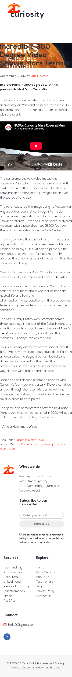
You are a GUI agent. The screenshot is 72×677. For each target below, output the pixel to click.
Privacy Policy (45, 591)
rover (3, 449)
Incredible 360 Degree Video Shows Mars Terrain (35, 55)
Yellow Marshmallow (48, 668)
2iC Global (14, 8)
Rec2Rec (9, 600)
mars (39, 444)
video (11, 449)
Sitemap (60, 663)
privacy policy (43, 542)
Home (40, 567)
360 (20, 444)
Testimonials (44, 581)
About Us (42, 577)
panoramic (59, 444)
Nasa (47, 444)
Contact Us (43, 596)
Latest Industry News (30, 440)
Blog (39, 586)
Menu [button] (64, 7)
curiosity (29, 444)
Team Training (12, 567)
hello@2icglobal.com (21, 624)
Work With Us (45, 572)
